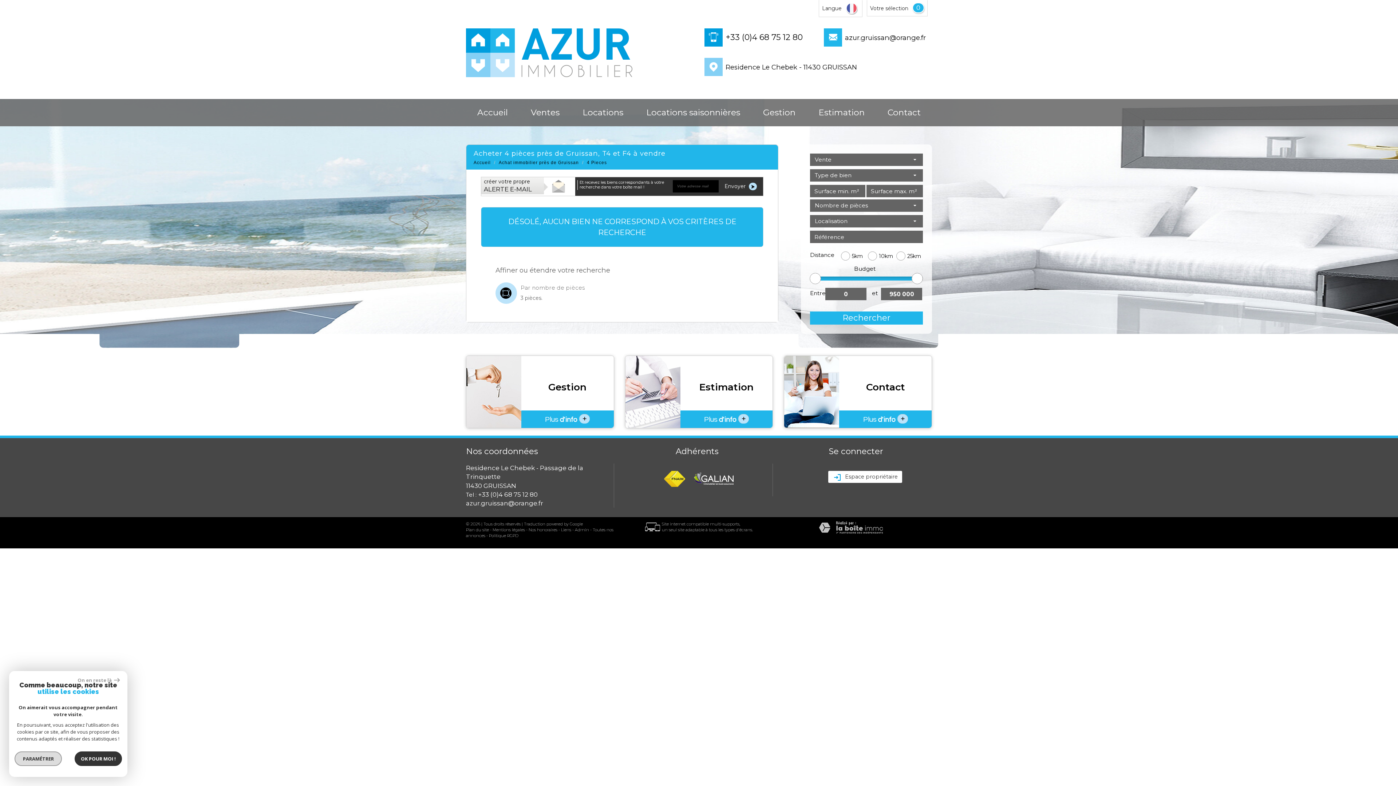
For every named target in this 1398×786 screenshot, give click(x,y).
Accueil (492, 112)
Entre (817, 293)
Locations (602, 112)
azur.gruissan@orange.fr (885, 37)
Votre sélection (889, 8)
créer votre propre (508, 185)
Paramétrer (38, 758)
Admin (582, 529)
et (875, 293)
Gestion (779, 112)
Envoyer (735, 186)
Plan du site (477, 529)
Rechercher (866, 318)
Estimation (841, 112)
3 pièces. (531, 298)
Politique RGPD (503, 535)
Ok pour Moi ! (98, 758)
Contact (904, 112)
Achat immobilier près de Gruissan (539, 162)
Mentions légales (509, 529)
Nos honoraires (543, 529)
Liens (566, 529)
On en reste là (95, 680)
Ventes (545, 112)
